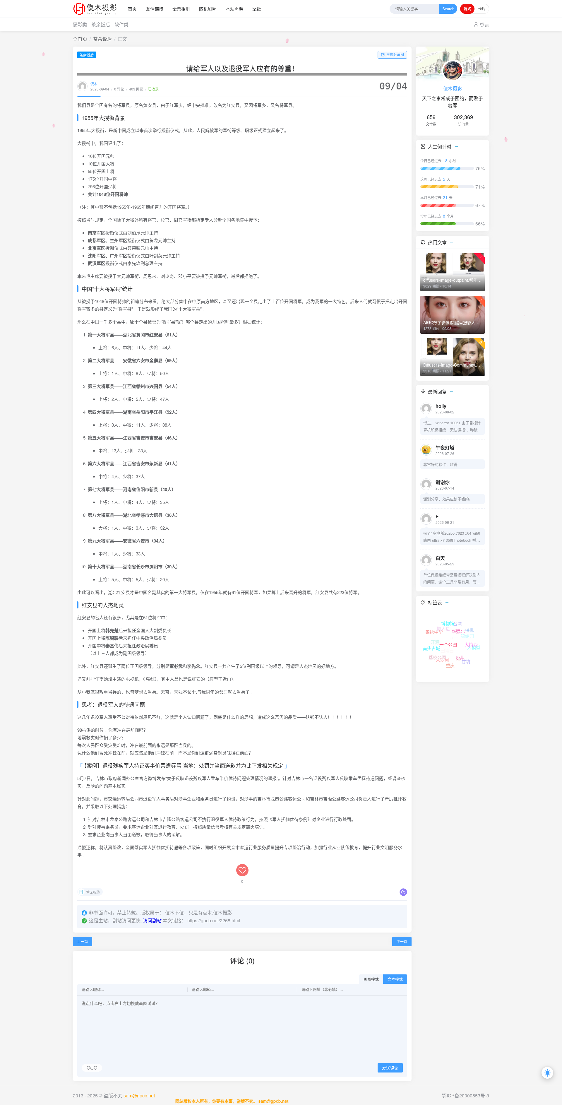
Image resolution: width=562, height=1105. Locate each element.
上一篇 (82, 941)
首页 (132, 9)
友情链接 (154, 9)
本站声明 (234, 9)
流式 (467, 8)
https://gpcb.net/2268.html (213, 920)
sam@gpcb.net (139, 1095)
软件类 (121, 24)
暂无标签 (93, 892)
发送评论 (390, 1068)
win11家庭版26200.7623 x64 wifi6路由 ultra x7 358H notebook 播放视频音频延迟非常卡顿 (451, 537)
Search (448, 9)
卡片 (482, 8)
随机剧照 (208, 9)
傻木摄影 (452, 88)
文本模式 (395, 979)
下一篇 (402, 941)
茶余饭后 (100, 24)
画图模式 (371, 979)
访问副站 (152, 920)
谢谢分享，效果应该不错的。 (448, 499)
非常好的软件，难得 (440, 464)
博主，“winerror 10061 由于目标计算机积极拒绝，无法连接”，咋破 (452, 426)
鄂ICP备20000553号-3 (465, 1095)
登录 (484, 24)
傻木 (93, 83)
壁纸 (256, 9)
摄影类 (80, 24)
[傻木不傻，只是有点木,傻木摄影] (97, 9)
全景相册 (181, 9)
